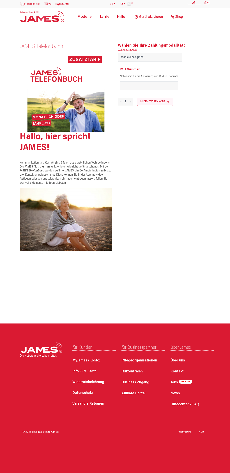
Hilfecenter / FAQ (185, 404)
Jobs (174, 382)
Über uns (178, 361)
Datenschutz (82, 393)
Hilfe (121, 17)
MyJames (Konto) (86, 360)
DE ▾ (122, 4)
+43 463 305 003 (31, 4)
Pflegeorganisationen (139, 361)
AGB (201, 432)
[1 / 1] (66, 93)
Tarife (104, 17)
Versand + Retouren (88, 404)
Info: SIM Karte (84, 371)
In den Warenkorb (152, 101)
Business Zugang (135, 382)
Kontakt (177, 372)
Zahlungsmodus (127, 49)
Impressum (184, 432)
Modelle (84, 17)
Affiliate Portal (133, 393)
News (175, 393)
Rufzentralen (132, 372)
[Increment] (130, 101)
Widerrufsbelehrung (88, 382)
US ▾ (112, 4)
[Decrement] (121, 101)
